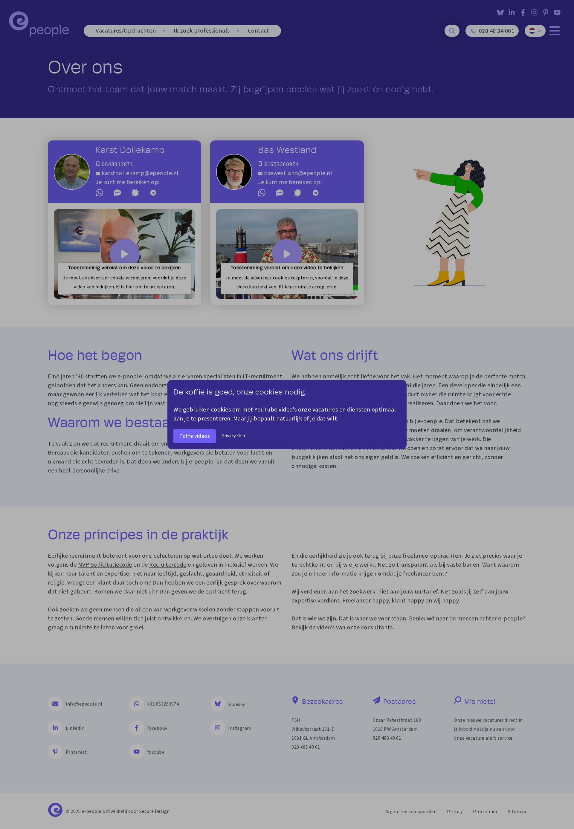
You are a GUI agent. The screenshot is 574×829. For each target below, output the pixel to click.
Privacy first (233, 436)
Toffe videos (194, 436)
